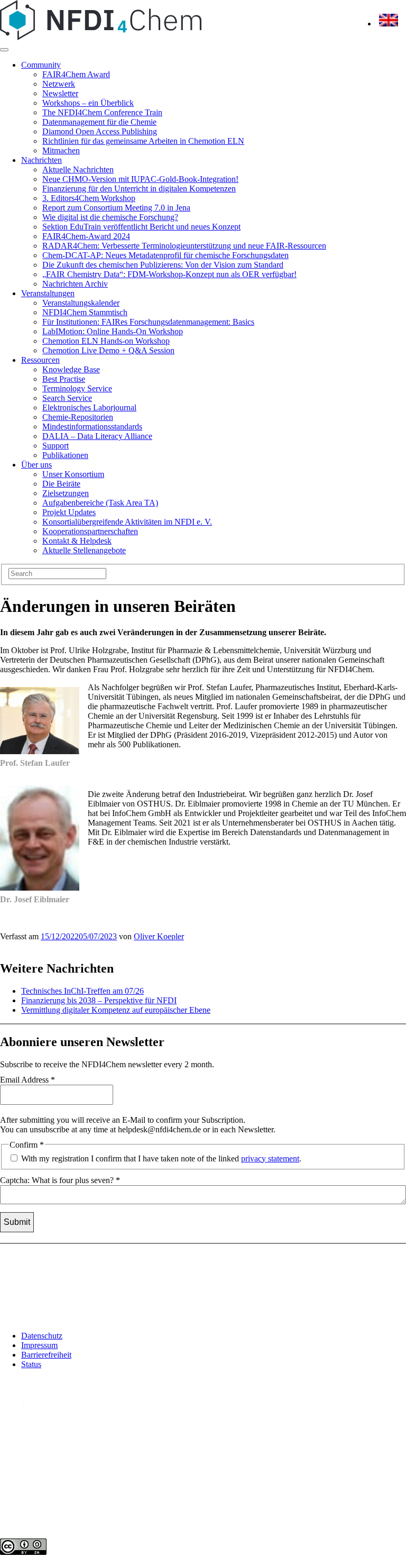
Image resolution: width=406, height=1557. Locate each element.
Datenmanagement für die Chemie (99, 121)
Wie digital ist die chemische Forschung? (110, 217)
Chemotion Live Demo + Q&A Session (108, 350)
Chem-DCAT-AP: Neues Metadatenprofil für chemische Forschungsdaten (165, 255)
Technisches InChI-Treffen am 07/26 (82, 990)
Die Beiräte (61, 483)
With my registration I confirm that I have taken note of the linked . (160, 1158)
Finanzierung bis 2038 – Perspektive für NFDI (99, 1000)
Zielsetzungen (65, 493)
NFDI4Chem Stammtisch (84, 312)
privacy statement (270, 1158)
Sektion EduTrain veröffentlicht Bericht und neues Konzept (141, 226)
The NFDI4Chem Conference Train (102, 112)
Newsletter (60, 93)
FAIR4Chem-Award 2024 (86, 236)
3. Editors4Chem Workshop (88, 198)
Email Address (27, 1079)
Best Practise (63, 378)
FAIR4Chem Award (76, 74)
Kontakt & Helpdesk (77, 540)
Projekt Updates (69, 512)
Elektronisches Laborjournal (89, 407)
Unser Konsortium (73, 474)
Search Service (67, 397)
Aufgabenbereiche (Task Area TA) (100, 502)
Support (55, 445)
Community (41, 64)
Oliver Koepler (159, 936)
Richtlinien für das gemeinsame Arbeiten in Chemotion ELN (143, 140)
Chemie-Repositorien (77, 417)
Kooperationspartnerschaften (90, 531)
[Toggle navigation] (4, 49)
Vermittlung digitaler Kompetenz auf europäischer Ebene (115, 1009)
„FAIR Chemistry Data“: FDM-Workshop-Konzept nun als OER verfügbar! (169, 274)
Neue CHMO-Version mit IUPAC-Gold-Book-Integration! (140, 179)
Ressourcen (40, 359)
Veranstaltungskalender (80, 302)
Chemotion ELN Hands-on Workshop (106, 340)
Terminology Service (77, 388)
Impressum (39, 1345)
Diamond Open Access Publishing (99, 131)
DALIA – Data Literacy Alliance (97, 436)
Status (31, 1364)
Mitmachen (61, 150)
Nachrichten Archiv (75, 283)
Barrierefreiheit (46, 1354)
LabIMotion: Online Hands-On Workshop (112, 331)
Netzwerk (58, 83)
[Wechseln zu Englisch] (388, 23)
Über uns (36, 464)
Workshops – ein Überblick (88, 102)
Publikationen (65, 455)
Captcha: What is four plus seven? (60, 1180)
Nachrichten (41, 159)
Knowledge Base (71, 369)
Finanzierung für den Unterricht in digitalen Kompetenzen (139, 188)
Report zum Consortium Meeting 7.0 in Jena (116, 207)
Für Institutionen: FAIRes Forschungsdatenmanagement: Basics (148, 321)
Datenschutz (41, 1335)
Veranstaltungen (48, 293)
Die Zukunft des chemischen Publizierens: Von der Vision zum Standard (162, 264)
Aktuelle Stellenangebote (84, 550)
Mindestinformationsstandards (92, 426)
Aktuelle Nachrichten (78, 169)
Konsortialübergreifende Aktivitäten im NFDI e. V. (127, 521)
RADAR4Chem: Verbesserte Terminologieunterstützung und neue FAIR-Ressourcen (184, 245)
